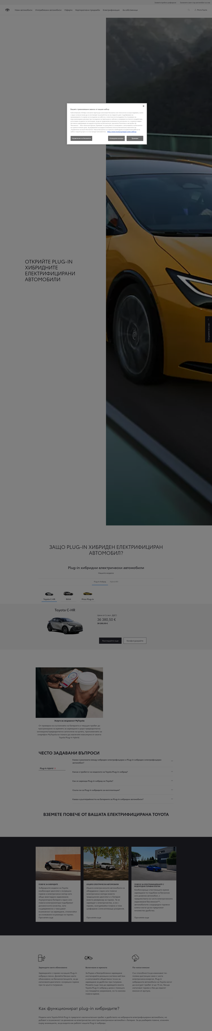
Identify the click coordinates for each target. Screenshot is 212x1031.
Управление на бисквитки (81, 138)
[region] (107, 124)
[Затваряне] (143, 106)
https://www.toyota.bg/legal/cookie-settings (121, 132)
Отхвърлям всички (116, 138)
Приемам (135, 138)
